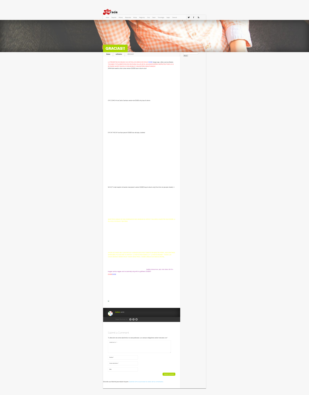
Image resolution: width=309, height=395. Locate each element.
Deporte (113, 17)
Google (130, 319)
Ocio (148, 17)
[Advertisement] (141, 175)
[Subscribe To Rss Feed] (198, 17)
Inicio (107, 17)
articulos (119, 54)
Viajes (168, 17)
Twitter (136, 319)
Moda (135, 17)
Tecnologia (161, 17)
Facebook (133, 319)
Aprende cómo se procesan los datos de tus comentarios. (146, 381)
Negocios (142, 17)
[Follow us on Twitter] (188, 17)
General (174, 17)
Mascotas (128, 17)
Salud (153, 17)
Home (108, 54)
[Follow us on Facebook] (193, 17)
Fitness (121, 17)
